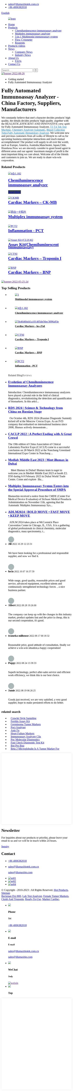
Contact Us (14, 64)
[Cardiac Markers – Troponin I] (12, 253)
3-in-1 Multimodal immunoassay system (36, 36)
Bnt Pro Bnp (17, 745)
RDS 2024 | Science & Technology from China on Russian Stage (35, 409)
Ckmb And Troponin (12, 899)
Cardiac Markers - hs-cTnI (30, 326)
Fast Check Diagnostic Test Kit (27, 742)
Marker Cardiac (50, 899)
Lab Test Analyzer (32, 896)
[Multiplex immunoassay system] (17, 211)
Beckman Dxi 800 (11, 896)
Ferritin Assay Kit (20, 721)
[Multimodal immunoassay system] (17, 294)
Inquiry (5, 846)
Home (11, 24)
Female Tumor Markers (55, 896)
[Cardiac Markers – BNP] (12, 267)
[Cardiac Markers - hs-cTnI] (37, 321)
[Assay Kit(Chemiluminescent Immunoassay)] (20, 240)
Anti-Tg (15, 730)
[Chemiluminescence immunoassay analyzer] (14, 173)
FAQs (18, 61)
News (11, 48)
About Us (13, 58)
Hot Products (61, 890)
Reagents (20, 42)
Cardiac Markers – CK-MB (32, 202)
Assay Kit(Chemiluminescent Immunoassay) (33, 246)
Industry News (23, 55)
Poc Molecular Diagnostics (25, 739)
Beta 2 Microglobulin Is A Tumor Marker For (35, 748)
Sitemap (5, 893)
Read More (14, 192)
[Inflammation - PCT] (12, 226)
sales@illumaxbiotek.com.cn (23, 4)
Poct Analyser (18, 727)
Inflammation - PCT (26, 230)
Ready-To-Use (33, 899)
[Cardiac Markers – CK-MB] (13, 197)
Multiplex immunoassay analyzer (32, 33)
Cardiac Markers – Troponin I (34, 258)
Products (12, 27)
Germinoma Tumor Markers (26, 724)
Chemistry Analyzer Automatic (28, 129)
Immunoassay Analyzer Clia (26, 736)
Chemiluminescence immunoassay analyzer (38, 30)
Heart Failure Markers (22, 733)
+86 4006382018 (17, 7)
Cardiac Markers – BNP (29, 272)
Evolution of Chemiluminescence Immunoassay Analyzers (30, 383)
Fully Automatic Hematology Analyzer (28, 132)
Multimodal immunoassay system (33, 299)
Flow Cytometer (23, 39)
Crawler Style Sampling (23, 718)
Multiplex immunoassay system (35, 216)
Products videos (16, 45)
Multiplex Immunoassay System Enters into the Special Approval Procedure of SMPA (38, 487)
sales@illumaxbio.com (20, 872)
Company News (23, 51)
